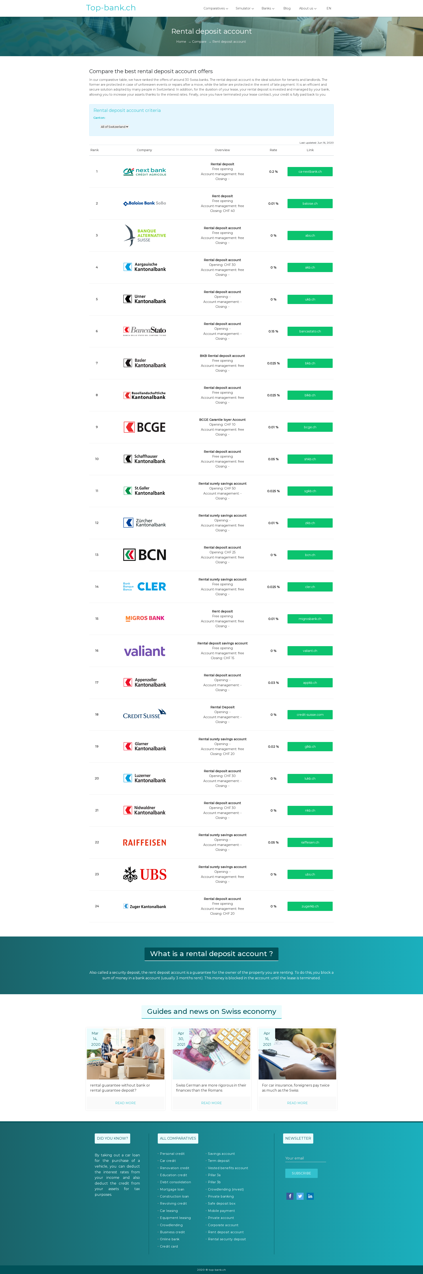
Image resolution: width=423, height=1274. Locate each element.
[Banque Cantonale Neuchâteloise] (144, 554)
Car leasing (169, 1211)
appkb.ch (310, 683)
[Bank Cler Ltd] (144, 586)
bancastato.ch (310, 331)
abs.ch (310, 235)
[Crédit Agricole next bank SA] (144, 171)
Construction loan (174, 1196)
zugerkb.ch (310, 906)
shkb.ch (310, 459)
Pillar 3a (214, 1175)
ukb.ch (310, 299)
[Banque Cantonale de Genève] (144, 427)
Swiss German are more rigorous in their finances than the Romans (211, 1087)
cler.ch (310, 587)
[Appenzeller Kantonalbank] (144, 682)
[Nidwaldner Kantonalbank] (144, 810)
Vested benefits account (228, 1168)
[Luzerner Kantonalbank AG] (144, 778)
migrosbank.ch (310, 619)
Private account (221, 1218)
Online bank (170, 1239)
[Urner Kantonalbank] (144, 299)
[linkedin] (310, 1196)
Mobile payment (221, 1211)
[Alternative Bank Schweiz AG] (144, 235)
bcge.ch (310, 427)
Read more (125, 1103)
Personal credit (172, 1154)
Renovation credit (174, 1168)
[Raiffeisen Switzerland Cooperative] (144, 842)
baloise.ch (310, 204)
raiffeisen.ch (310, 842)
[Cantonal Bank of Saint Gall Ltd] (144, 491)
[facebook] (289, 1196)
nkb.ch (310, 810)
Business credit (172, 1232)
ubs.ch (310, 874)
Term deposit (219, 1161)
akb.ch (310, 267)
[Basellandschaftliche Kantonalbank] (144, 395)
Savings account (221, 1154)
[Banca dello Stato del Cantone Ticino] (144, 331)
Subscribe (301, 1173)
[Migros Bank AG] (144, 618)
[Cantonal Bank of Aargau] (144, 267)
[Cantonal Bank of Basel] (144, 363)
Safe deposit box (221, 1203)
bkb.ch (310, 363)
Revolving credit (173, 1203)
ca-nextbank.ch (310, 172)
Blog (287, 8)
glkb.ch (310, 747)
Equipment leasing (175, 1218)
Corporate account (223, 1225)
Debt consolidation (175, 1182)
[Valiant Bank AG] (144, 650)
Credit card (169, 1246)
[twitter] (300, 1196)
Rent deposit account (226, 1232)
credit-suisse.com (310, 715)
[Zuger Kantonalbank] (144, 906)
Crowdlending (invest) (226, 1189)
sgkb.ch (310, 491)
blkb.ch (310, 395)
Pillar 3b (214, 1182)
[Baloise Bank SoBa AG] (144, 203)
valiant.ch (310, 651)
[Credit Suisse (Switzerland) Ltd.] (144, 714)
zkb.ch (310, 523)
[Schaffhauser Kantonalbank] (144, 459)
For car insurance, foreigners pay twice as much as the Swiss (296, 1087)
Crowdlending (171, 1225)
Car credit (168, 1161)
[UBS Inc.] (144, 874)
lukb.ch (310, 779)
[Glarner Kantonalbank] (144, 746)
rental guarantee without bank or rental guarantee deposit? (120, 1087)
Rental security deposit (227, 1239)
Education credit (173, 1175)
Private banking (221, 1196)
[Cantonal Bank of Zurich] (144, 523)
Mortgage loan (172, 1189)
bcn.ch (310, 555)
